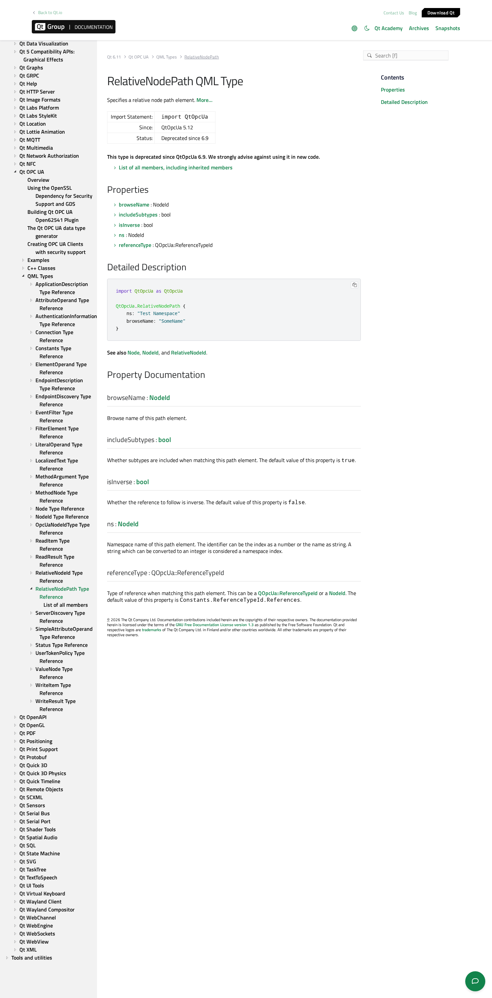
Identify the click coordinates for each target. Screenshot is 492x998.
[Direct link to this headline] (152, 190)
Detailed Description (404, 102)
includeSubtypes (138, 214)
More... (204, 100)
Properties (393, 90)
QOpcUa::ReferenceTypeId (288, 593)
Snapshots (447, 28)
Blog (413, 12)
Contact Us (394, 12)
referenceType (135, 245)
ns (122, 235)
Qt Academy (389, 28)
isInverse (129, 225)
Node (134, 352)
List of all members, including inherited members (176, 167)
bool (164, 439)
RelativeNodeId (188, 352)
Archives (419, 28)
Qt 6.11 (114, 57)
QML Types (166, 57)
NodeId (150, 352)
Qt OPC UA (139, 57)
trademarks (151, 629)
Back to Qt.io (50, 12)
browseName (134, 204)
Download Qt (441, 12)
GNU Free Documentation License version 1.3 (215, 624)
